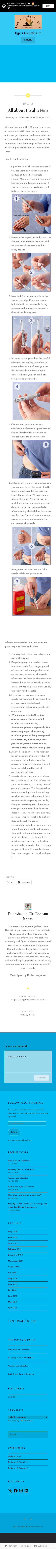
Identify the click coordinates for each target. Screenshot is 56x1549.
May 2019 (12, 1279)
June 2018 (12, 1296)
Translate (29, 1421)
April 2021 (12, 1237)
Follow (14, 1132)
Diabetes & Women (17, 1468)
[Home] (25, 1519)
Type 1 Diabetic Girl (28, 33)
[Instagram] (21, 1490)
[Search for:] (28, 1435)
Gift (48, 6)
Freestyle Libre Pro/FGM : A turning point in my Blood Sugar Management (27, 1205)
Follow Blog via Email (25, 1102)
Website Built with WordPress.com (28, 1527)
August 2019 (14, 1267)
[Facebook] (15, 1490)
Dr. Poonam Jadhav (26, 118)
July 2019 (12, 1273)
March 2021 (13, 1243)
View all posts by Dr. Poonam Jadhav (28, 975)
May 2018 (12, 1302)
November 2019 (15, 1261)
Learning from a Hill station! (21, 1169)
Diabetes (28, 104)
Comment (41, 1077)
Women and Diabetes (18, 1178)
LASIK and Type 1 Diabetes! (21, 1187)
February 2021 (14, 1249)
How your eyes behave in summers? (24, 1195)
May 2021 (12, 1232)
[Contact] (31, 1519)
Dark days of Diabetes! (19, 1161)
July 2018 (12, 1290)
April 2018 (12, 1308)
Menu (29, 40)
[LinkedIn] (26, 1490)
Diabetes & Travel (16, 1462)
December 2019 (15, 1255)
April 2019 (12, 1284)
